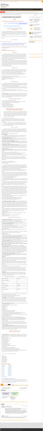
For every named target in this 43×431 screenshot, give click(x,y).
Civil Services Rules (10, 9)
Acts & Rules (4, 9)
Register (16, 1)
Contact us (7, 1)
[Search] (42, 1)
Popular (33, 17)
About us (4, 1)
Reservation (24, 9)
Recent (30, 17)
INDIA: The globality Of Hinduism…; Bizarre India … (23, 388)
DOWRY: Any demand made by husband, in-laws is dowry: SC (6, 388)
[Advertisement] (27, 5)
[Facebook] (36, 1)
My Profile (13, 1)
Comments (36, 17)
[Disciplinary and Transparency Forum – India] (5, 6)
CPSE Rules (14, 9)
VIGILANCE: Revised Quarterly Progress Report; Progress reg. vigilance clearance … (37, 33)
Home (1, 1)
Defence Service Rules (6, 14)
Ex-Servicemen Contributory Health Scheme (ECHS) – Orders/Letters (13, 397)
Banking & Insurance (19, 9)
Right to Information (29, 9)
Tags (39, 17)
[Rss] (35, 1)
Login (10, 1)
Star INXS (20, 429)
